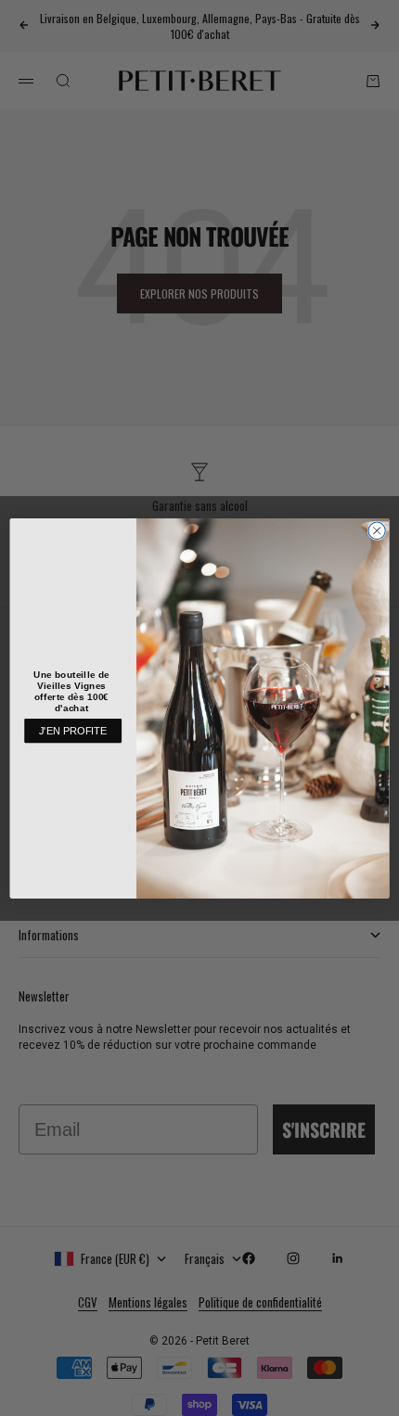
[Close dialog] (376, 530)
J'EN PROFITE (73, 730)
